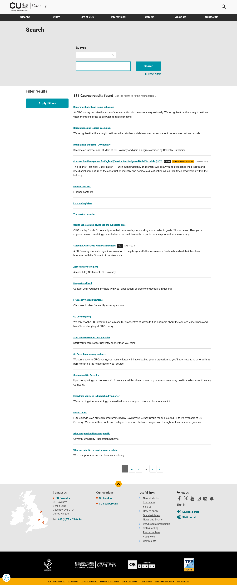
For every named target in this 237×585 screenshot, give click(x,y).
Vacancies (149, 536)
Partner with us (151, 532)
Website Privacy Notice (164, 581)
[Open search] (224, 7)
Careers (149, 17)
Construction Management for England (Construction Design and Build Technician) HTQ (118, 161)
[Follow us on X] (186, 498)
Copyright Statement (89, 581)
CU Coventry (63, 498)
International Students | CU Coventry (91, 144)
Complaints (149, 541)
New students (150, 498)
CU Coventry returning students (89, 354)
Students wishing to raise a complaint (92, 128)
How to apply (150, 511)
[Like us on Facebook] (179, 499)
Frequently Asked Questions (88, 300)
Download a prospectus (156, 523)
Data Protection (183, 581)
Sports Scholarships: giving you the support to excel (99, 225)
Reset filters (154, 73)
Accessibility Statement (85, 266)
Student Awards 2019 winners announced (94, 245)
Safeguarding (150, 528)
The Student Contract (56, 581)
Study (56, 17)
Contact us (149, 502)
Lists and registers (82, 203)
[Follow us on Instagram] (199, 499)
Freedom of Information (109, 581)
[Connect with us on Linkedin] (205, 499)
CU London (105, 498)
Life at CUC (87, 17)
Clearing (25, 17)
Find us (147, 506)
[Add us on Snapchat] (212, 499)
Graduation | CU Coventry (86, 375)
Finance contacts (82, 186)
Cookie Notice (146, 581)
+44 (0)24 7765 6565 (70, 519)
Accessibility (73, 581)
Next (161, 468)
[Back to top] (118, 484)
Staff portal (189, 517)
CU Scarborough (108, 503)
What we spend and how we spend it (91, 433)
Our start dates (151, 515)
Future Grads (80, 412)
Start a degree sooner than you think (91, 337)
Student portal (190, 511)
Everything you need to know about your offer (96, 396)
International (118, 17)
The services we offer (84, 214)
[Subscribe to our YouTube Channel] (192, 499)
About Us (180, 17)
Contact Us (211, 17)
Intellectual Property (130, 581)
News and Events (153, 519)
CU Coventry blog (82, 316)
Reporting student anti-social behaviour (93, 107)
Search (148, 66)
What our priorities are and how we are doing (95, 450)
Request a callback (82, 283)
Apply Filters (47, 103)
